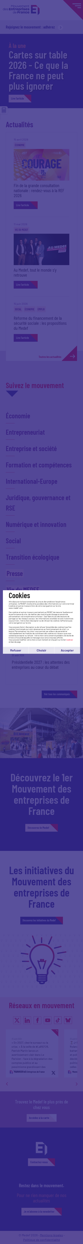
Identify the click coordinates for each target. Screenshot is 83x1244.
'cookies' (69, 640)
